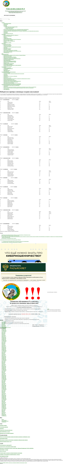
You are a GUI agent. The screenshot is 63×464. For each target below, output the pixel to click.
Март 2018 (3, 403)
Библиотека (5, 47)
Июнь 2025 (3, 333)
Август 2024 (4, 341)
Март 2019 (3, 394)
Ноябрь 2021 (4, 368)
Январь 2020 (4, 385)
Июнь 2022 (3, 362)
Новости (5, 36)
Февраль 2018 (4, 404)
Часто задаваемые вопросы (10, 27)
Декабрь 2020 (4, 376)
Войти (3, 419)
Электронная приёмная (7, 23)
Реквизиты (2, 428)
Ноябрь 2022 (4, 358)
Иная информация (6, 89)
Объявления (6, 37)
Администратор (2, 239)
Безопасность (6, 31)
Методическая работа (7, 60)
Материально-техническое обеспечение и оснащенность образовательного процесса (17, 78)
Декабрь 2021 (4, 367)
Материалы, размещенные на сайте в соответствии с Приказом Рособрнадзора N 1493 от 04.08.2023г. (16, 448)
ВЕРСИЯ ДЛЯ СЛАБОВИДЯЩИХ (9, 15)
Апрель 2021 (4, 373)
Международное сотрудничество (9, 82)
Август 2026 (4, 321)
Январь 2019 (4, 395)
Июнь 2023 (3, 352)
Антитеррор (6, 32)
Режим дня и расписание (8, 45)
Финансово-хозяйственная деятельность (10, 80)
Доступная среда (6, 52)
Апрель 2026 (4, 325)
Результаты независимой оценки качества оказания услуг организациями (15, 30)
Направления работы (5, 54)
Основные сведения (7, 72)
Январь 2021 (4, 375)
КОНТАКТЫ (6, 24)
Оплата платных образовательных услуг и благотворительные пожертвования (16, 29)
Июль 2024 (3, 342)
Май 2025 (3, 334)
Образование (6, 75)
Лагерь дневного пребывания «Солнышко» (10, 50)
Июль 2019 (3, 390)
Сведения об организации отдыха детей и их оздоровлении (11, 84)
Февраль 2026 (4, 326)
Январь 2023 (4, 356)
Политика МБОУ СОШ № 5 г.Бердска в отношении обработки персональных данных (13, 462)
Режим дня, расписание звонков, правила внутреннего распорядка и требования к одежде (15, 436)
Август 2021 (4, 370)
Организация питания (3, 438)
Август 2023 (4, 351)
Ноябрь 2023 (4, 349)
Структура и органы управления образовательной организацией (14, 73)
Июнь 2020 (3, 381)
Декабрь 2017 (4, 405)
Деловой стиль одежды (9, 28)
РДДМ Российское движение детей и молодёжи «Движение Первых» (15, 55)
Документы (5, 74)
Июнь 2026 (3, 323)
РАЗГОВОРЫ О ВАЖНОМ (8, 64)
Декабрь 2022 (4, 357)
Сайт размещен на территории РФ (6, 445)
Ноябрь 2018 (4, 397)
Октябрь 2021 (4, 369)
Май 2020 (3, 382)
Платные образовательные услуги (9, 79)
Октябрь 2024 (4, 340)
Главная (3, 22)
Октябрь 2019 (4, 388)
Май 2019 (3, 392)
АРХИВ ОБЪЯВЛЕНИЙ (7, 38)
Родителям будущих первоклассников (11, 26)
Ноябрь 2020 (4, 377)
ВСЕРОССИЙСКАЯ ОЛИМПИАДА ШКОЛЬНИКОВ (12, 65)
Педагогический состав (7, 77)
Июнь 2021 (3, 371)
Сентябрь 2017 (4, 408)
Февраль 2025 (4, 336)
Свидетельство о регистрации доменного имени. (8, 446)
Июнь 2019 (3, 391)
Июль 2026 (3, 322)
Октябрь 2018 (4, 398)
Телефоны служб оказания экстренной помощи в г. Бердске (10, 454)
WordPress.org (4, 421)
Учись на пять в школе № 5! (15, 9)
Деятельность (6, 86)
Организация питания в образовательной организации (12, 83)
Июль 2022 (3, 361)
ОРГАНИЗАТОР (6, 71)
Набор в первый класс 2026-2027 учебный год (11, 35)
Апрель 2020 (4, 383)
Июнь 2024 (3, 343)
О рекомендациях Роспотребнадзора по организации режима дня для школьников (15, 241)
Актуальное (4, 34)
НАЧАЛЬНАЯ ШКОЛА (7, 48)
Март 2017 (3, 413)
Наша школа (4, 43)
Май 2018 (3, 401)
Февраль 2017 (4, 414)
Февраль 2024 (4, 346)
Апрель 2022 (4, 364)
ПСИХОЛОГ (6, 69)
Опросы (5, 41)
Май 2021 (3, 372)
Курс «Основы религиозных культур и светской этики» (10, 235)
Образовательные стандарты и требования (10, 76)
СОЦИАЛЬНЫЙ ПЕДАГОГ (8, 68)
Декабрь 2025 (4, 328)
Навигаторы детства (7, 70)
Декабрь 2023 (4, 348)
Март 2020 (3, 384)
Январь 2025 (4, 337)
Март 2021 (3, 374)
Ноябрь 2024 (4, 339)
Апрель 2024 (4, 345)
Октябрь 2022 (4, 359)
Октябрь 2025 (4, 330)
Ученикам (5, 25)
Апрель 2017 (4, 412)
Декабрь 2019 (4, 386)
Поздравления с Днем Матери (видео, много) (9, 238)
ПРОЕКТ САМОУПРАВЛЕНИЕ (9, 63)
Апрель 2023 (4, 354)
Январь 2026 (4, 327)
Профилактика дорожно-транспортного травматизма (12, 58)
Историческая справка (7, 44)
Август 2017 (4, 409)
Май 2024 (3, 344)
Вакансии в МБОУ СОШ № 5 (8, 40)
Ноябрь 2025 (4, 329)
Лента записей (4, 420)
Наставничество (6, 62)
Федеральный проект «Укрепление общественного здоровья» (12, 242)
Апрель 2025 (4, 335)
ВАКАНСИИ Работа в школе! (5, 431)
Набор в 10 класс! (8, 327)
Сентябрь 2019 (4, 389)
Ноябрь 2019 (4, 387)
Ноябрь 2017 (4, 406)
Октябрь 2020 (4, 378)
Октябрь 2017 (4, 407)
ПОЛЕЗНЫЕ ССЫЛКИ (7, 42)
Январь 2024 (4, 347)
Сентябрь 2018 (4, 399)
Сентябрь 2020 (4, 379)
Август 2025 (4, 331)
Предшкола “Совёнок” (7, 49)
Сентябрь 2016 (4, 415)
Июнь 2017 (3, 410)
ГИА (2, 53)
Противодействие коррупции (8, 33)
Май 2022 (3, 363)
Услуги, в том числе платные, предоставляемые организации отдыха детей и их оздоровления (18, 87)
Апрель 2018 (4, 402)
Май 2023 (3, 353)
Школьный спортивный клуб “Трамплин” (10, 57)
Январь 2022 (4, 366)
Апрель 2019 (4, 393)
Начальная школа (15, 239)
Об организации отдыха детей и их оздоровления (11, 85)
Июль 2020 (3, 380)
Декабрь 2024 (4, 338)
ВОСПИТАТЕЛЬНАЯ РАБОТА (9, 59)
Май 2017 (3, 411)
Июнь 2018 (3, 400)
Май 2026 (3, 324)
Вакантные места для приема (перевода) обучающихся (12, 39)
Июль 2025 (3, 332)
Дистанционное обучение (4, 456)
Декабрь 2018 (4, 396)
